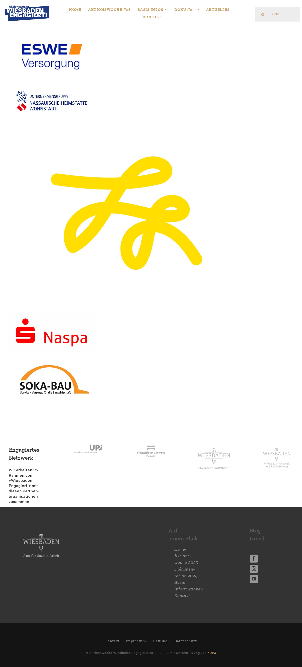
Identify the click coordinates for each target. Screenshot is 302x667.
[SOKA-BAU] (51, 360)
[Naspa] (51, 313)
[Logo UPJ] (88, 440)
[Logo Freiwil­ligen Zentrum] (151, 440)
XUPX (211, 653)
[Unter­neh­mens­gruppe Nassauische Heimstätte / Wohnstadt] (51, 83)
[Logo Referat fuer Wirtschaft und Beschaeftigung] (276, 446)
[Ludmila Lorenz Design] (126, 131)
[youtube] (254, 579)
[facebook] (254, 559)
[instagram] (254, 569)
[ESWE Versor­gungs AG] (51, 36)
